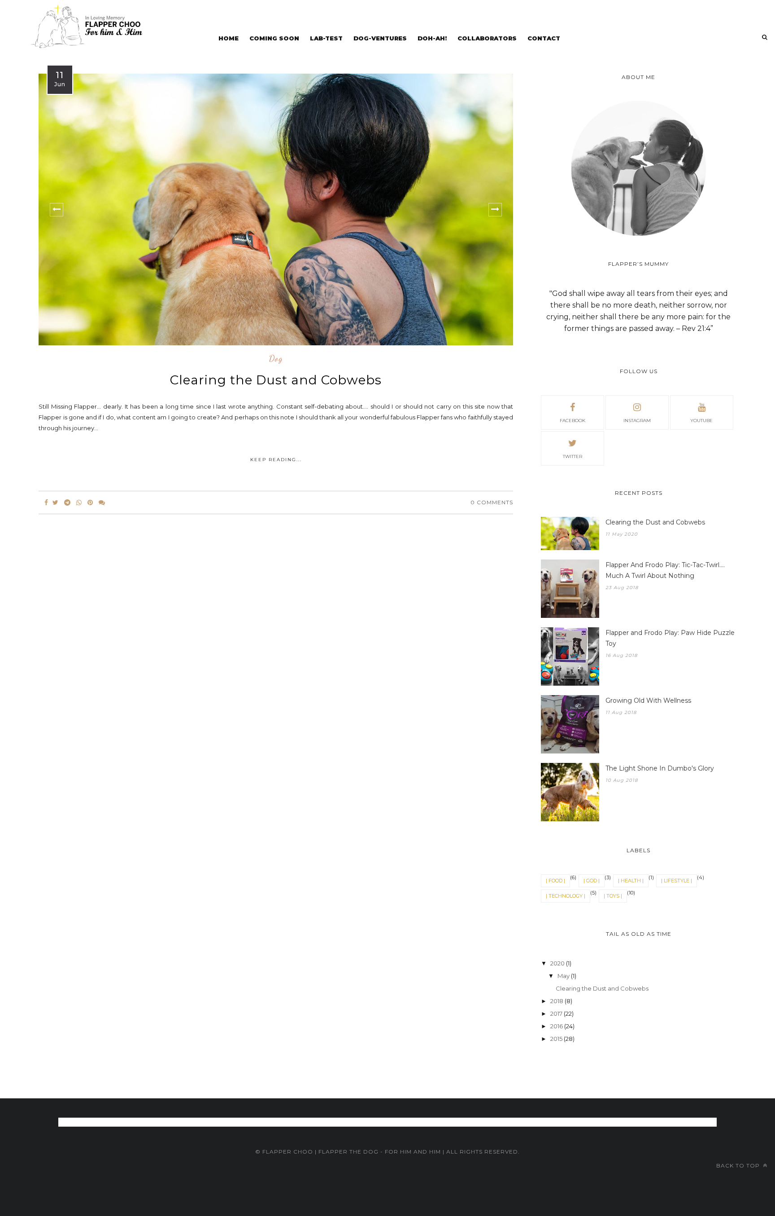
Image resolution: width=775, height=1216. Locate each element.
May (564, 975)
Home (228, 38)
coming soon (274, 38)
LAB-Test (326, 38)
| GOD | (591, 880)
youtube (701, 420)
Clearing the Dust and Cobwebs (276, 380)
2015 (557, 1038)
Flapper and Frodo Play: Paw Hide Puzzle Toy (670, 638)
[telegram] (67, 502)
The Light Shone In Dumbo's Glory (659, 768)
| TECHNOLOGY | (565, 896)
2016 (557, 1026)
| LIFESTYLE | (676, 880)
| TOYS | (613, 896)
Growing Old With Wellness (648, 700)
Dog (276, 359)
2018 (557, 1001)
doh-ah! (432, 38)
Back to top (739, 1165)
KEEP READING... (276, 460)
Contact (543, 38)
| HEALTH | (631, 880)
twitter (572, 456)
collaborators (487, 38)
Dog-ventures (380, 38)
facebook (572, 420)
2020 (558, 963)
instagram (637, 420)
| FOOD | (555, 880)
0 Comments (491, 502)
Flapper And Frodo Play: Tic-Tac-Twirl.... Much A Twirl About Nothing (665, 570)
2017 (557, 1013)
